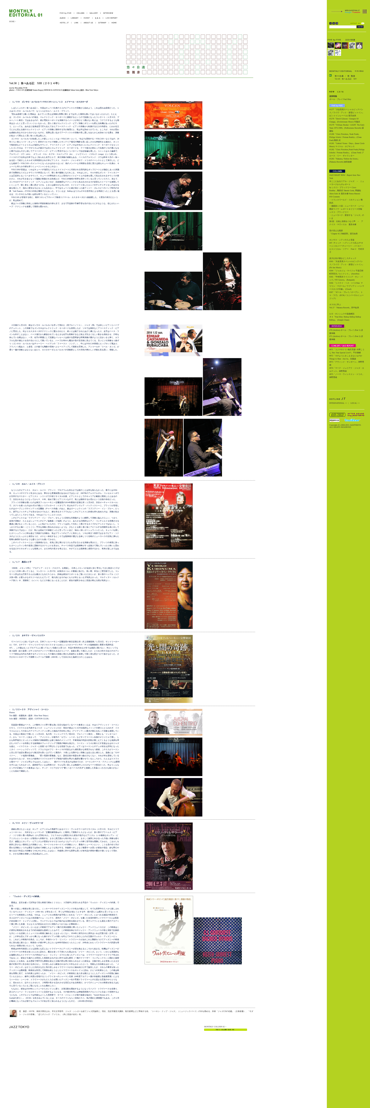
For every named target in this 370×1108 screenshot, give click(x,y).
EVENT (86, 18)
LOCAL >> (355, 403)
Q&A (97, 18)
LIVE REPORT (110, 18)
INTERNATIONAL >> (338, 403)
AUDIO (64, 18)
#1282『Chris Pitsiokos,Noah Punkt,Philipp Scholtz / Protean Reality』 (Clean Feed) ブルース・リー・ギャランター (346, 152)
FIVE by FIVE (67, 13)
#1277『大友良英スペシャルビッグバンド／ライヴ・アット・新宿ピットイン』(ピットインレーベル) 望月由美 (346, 112)
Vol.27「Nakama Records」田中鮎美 (344, 308)
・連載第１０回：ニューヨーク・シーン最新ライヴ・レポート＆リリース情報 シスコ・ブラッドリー (346, 209)
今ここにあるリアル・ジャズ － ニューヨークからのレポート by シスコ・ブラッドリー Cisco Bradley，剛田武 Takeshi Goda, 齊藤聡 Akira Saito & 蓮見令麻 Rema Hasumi (346, 187)
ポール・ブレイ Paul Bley (340, 99)
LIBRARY (74, 18)
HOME (12, 22)
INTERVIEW (107, 13)
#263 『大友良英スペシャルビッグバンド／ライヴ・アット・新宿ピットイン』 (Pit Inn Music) (346, 264)
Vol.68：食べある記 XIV (346, 79)
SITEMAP (102, 23)
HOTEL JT (65, 23)
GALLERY (94, 13)
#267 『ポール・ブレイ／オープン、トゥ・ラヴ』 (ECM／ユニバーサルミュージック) (346, 295)
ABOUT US (88, 23)
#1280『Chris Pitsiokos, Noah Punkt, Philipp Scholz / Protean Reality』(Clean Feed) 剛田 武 (345, 137)
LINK (76, 23)
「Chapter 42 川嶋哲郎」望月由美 (343, 234)
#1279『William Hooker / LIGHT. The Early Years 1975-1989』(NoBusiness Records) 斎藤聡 (346, 128)
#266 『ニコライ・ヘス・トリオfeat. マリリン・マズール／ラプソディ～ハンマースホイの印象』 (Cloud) (346, 286)
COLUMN (80, 13)
